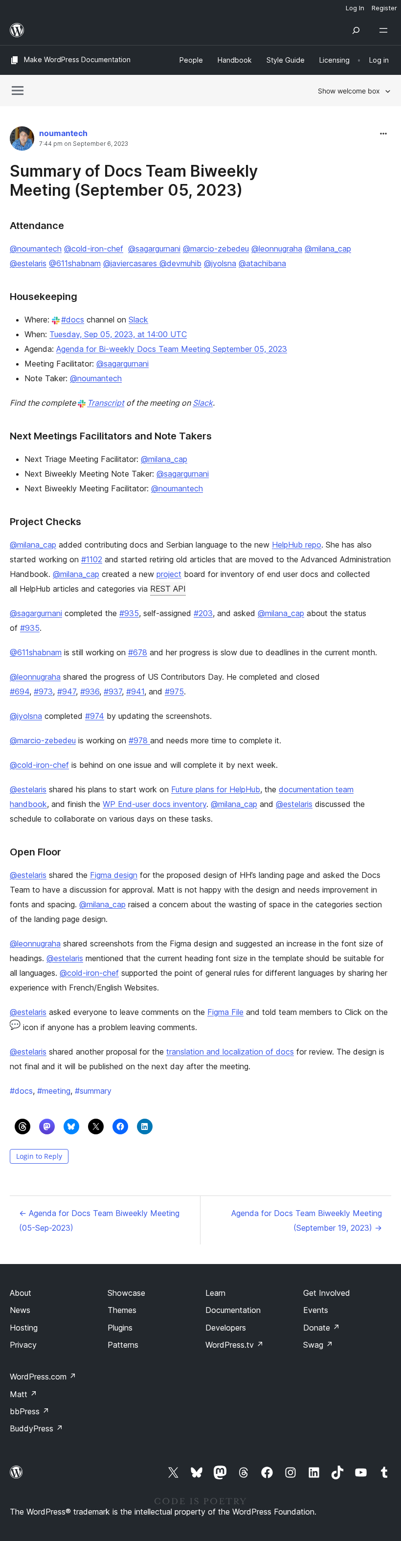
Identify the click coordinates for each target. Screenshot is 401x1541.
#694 (19, 691)
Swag (318, 1345)
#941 (135, 691)
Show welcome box (349, 91)
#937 (113, 691)
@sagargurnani (154, 248)
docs (21, 1091)
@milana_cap (328, 248)
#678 (137, 652)
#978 (139, 740)
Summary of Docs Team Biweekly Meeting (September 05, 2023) (134, 180)
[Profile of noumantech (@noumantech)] (22, 140)
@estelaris (28, 263)
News (20, 1310)
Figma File (225, 1012)
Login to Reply (39, 1156)
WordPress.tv (234, 1345)
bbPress (29, 1411)
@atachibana (262, 263)
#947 (66, 691)
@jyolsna (220, 263)
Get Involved (326, 1293)
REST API (168, 589)
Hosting (24, 1328)
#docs (72, 319)
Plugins (120, 1328)
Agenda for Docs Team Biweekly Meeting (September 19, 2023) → (306, 1220)
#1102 (91, 559)
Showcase (126, 1293)
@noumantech (36, 248)
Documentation (233, 1310)
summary (93, 1091)
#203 (203, 613)
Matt (23, 1394)
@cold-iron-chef (93, 248)
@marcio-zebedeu (216, 248)
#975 (174, 691)
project (168, 574)
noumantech (63, 133)
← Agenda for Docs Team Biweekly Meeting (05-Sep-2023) (99, 1220)
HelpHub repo (296, 545)
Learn (215, 1293)
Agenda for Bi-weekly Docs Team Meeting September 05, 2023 (171, 349)
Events (315, 1310)
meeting (53, 1091)
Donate (321, 1328)
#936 (89, 691)
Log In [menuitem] (355, 8)
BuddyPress (36, 1428)
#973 (43, 691)
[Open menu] (385, 30)
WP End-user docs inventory (154, 804)
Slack (138, 319)
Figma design (113, 875)
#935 (129, 613)
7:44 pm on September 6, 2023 (83, 143)
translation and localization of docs (230, 1052)
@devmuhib (179, 263)
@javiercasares (130, 263)
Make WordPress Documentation (77, 59)
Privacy (23, 1345)
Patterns (123, 1345)
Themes (122, 1310)
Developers (225, 1328)
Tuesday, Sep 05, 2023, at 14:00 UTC (118, 334)
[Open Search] (356, 30)
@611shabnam (75, 263)
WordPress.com (43, 1376)
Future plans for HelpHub (215, 789)
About (20, 1293)
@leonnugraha (276, 248)
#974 (94, 716)
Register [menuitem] (384, 8)
